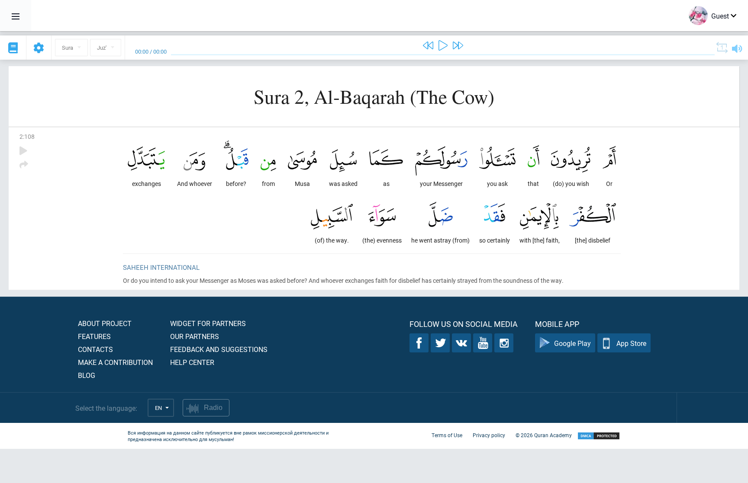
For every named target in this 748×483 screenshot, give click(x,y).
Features (94, 336)
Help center (192, 362)
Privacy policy (489, 435)
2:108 (27, 136)
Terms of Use (447, 435)
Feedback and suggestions (219, 349)
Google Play (572, 343)
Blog (86, 375)
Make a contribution (115, 362)
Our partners (194, 336)
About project (105, 323)
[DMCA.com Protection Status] (598, 436)
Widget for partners (208, 323)
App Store (631, 343)
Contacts (95, 349)
